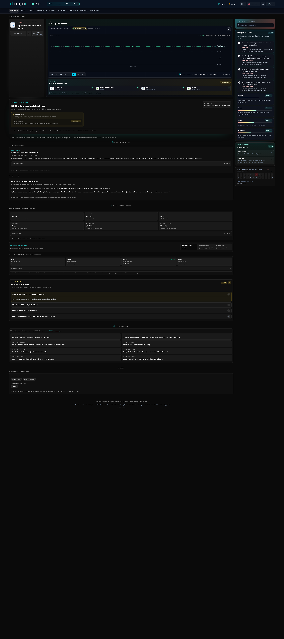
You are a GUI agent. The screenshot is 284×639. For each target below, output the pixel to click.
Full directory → (270, 170)
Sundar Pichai (16, 379)
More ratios (121, 233)
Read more (98, 93)
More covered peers (121, 268)
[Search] (263, 4)
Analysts (59, 4)
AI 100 (68, 4)
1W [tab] (61, 74)
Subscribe (253, 4)
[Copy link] (29, 33)
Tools (233, 4)
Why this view (121, 163)
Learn (223, 4)
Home (11, 16)
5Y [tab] (78, 74)
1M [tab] (65, 74)
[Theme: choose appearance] (243, 4)
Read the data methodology (159, 405)
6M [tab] (69, 74)
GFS (241, 183)
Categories (38, 4)
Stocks (50, 4)
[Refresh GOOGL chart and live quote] (229, 29)
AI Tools (75, 4)
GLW (244, 183)
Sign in (271, 4)
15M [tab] (51, 74)
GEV (238, 183)
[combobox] (256, 25)
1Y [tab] (74, 74)
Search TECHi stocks (246, 21)
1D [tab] (56, 74)
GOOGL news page (54, 331)
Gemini (14, 386)
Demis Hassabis (29, 379)
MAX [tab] (83, 74)
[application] (140, 54)
